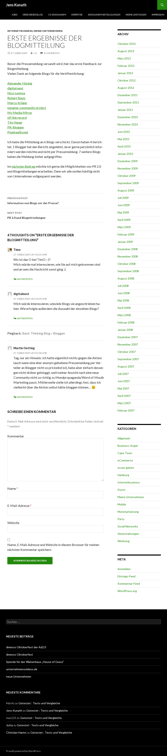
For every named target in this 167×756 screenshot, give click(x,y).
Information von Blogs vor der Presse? (33, 201)
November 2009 (128, 168)
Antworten (25, 279)
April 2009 (124, 219)
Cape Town (125, 453)
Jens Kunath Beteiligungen (104, 14)
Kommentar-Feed (129, 583)
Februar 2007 (126, 410)
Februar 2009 (126, 234)
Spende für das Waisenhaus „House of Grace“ (35, 662)
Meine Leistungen (136, 14)
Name (12, 488)
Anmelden (124, 569)
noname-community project (26, 108)
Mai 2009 (123, 212)
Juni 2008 (124, 293)
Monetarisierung (128, 511)
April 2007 (124, 395)
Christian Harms (16, 732)
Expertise (76, 14)
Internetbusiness (20, 30)
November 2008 (128, 256)
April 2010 (124, 146)
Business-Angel (128, 445)
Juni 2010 (124, 131)
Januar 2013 (125, 73)
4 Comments (51, 53)
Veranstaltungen (128, 533)
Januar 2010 (125, 153)
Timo (17, 249)
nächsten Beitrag (24, 166)
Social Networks (128, 526)
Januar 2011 (125, 109)
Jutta (9, 725)
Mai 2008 (123, 300)
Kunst (121, 489)
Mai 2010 (123, 139)
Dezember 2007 (128, 337)
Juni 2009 (124, 205)
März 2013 (124, 58)
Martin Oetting (24, 348)
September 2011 (128, 102)
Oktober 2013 (127, 43)
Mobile (122, 504)
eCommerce (125, 460)
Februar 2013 (126, 65)
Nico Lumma (16, 93)
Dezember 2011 (128, 95)
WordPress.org (127, 591)
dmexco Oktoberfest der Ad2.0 (26, 647)
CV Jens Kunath (57, 14)
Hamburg (123, 475)
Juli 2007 (123, 373)
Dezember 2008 (128, 249)
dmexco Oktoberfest (19, 654)
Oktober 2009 (127, 175)
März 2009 (124, 227)
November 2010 (128, 124)
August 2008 (126, 278)
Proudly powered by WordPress (23, 751)
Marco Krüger (17, 103)
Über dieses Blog (33, 14)
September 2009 (128, 183)
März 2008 (124, 315)
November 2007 (128, 344)
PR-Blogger (15, 127)
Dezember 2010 (128, 117)
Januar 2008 (125, 329)
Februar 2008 (126, 322)
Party (121, 519)
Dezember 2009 (128, 161)
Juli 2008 (123, 285)
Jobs (14, 14)
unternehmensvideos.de (21, 669)
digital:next (15, 88)
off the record (17, 117)
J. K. (35, 53)
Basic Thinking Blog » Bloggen (43, 333)
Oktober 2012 (127, 80)
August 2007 (126, 366)
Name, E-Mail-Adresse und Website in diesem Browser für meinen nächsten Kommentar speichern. (53, 547)
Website (13, 523)
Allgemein (124, 438)
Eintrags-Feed (126, 576)
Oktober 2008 (127, 263)
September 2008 (128, 271)
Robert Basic (16, 98)
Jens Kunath (16, 5)
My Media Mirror (19, 112)
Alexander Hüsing (19, 83)
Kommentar (15, 436)
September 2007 (128, 359)
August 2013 (126, 51)
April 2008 (124, 307)
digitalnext (21, 294)
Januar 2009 (125, 241)
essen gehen (126, 467)
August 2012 (126, 87)
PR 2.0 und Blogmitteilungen (26, 215)
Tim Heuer (14, 122)
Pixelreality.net (17, 132)
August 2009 (126, 190)
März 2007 (124, 403)
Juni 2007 (124, 381)
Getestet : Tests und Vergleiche (39, 703)
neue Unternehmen (18, 676)
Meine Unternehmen (48, 30)
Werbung (124, 541)
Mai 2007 (123, 388)
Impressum (158, 14)
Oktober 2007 (127, 351)
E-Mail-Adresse (19, 505)
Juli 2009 (123, 197)
